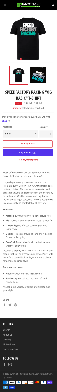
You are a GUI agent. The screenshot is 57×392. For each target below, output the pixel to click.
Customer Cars (10, 349)
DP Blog (7, 339)
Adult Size (7, 127)
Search (6, 330)
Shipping (17, 108)
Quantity (43, 127)
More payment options (28, 159)
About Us (7, 335)
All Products (9, 344)
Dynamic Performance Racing (22, 373)
